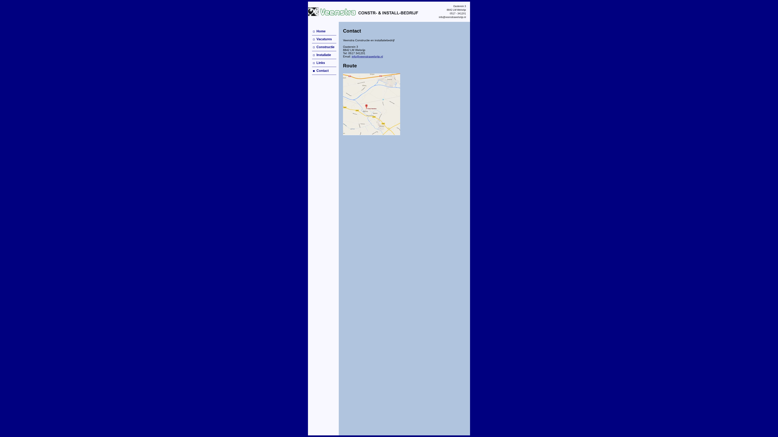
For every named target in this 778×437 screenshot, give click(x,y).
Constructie (325, 47)
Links (320, 63)
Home (321, 31)
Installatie (323, 55)
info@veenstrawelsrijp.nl (367, 56)
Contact (322, 70)
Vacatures (324, 39)
